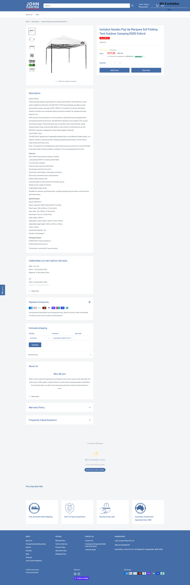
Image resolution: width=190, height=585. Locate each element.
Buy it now (146, 70)
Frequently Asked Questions (36, 544)
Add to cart (114, 70)
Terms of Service (61, 544)
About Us (29, 14)
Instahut (103, 42)
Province (55, 333)
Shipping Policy (60, 554)
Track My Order (90, 550)
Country (31, 333)
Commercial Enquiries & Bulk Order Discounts (95, 545)
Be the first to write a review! (95, 470)
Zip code (78, 333)
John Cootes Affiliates (34, 561)
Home (27, 21)
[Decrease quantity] (109, 63)
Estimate (35, 345)
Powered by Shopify (32, 572)
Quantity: (103, 63)
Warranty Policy (61, 550)
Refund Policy (33, 355)
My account (143, 7)
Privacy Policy (60, 547)
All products (35, 21)
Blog (37, 14)
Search (28, 547)
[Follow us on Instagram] (78, 573)
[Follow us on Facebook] (75, 573)
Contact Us (89, 540)
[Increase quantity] (120, 63)
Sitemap (29, 557)
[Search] (132, 5)
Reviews (29, 550)
